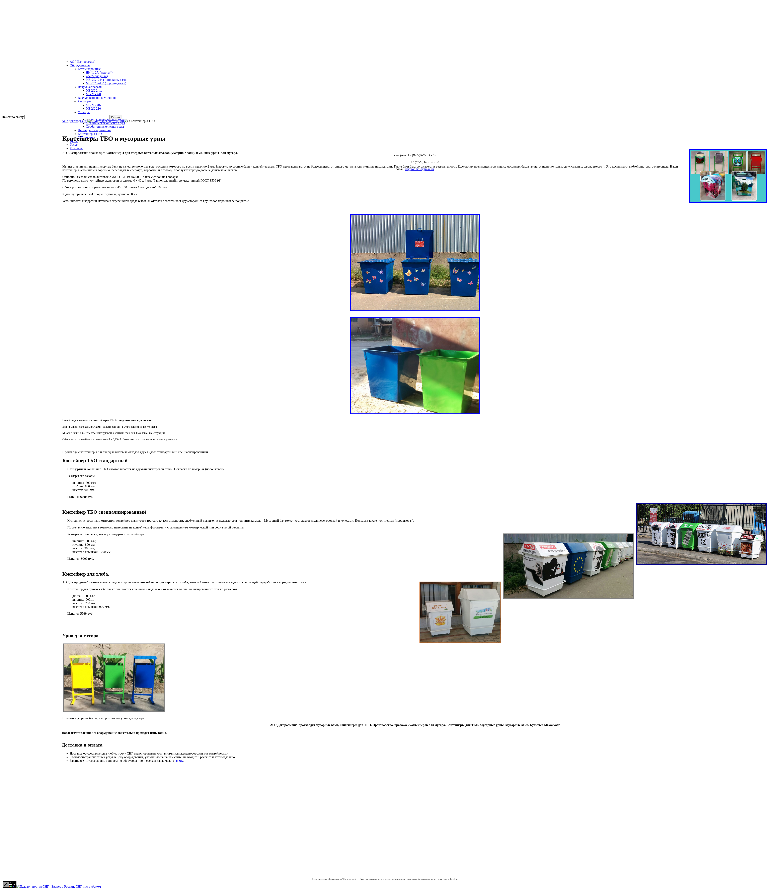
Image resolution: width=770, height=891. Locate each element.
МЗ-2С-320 (93, 94)
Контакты (76, 148)
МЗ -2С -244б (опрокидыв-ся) (106, 83)
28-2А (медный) (97, 76)
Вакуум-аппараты (90, 87)
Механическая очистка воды (105, 123)
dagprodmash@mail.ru (419, 169)
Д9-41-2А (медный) (99, 72)
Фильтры (84, 112)
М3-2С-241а (94, 90)
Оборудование (80, 65)
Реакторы (84, 101)
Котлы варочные (89, 69)
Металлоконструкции (109, 121)
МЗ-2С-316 (93, 105)
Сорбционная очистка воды (105, 126)
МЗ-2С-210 (93, 108)
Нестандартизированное (94, 130)
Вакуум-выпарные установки (98, 97)
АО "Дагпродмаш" (82, 61)
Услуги (74, 144)
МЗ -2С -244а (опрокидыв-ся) (106, 79)
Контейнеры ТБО (90, 133)
